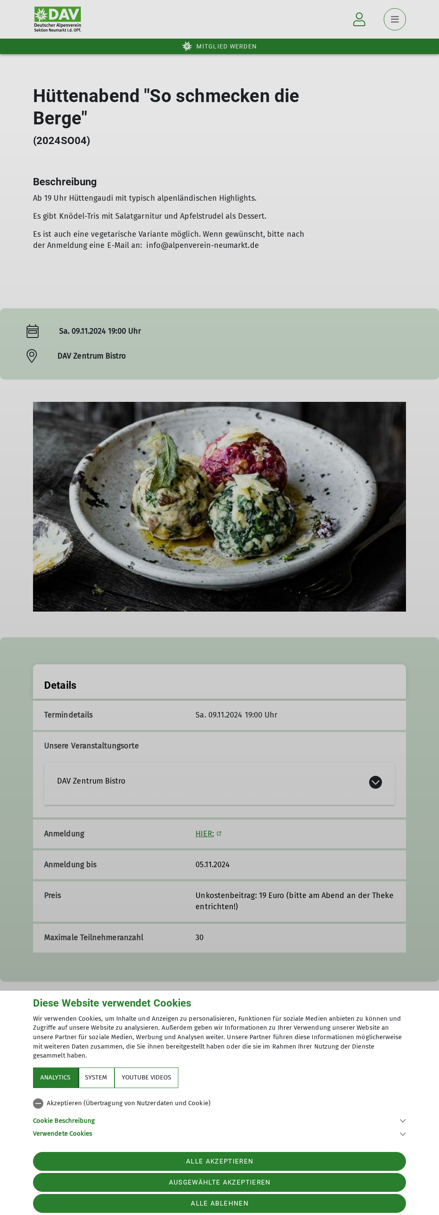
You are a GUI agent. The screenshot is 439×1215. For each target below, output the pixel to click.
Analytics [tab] (55, 1077)
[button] (219, 1120)
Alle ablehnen (219, 1203)
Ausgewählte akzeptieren (220, 1182)
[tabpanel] (219, 1117)
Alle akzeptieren (219, 1161)
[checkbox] (219, 1103)
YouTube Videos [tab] (146, 1077)
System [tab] (96, 1077)
